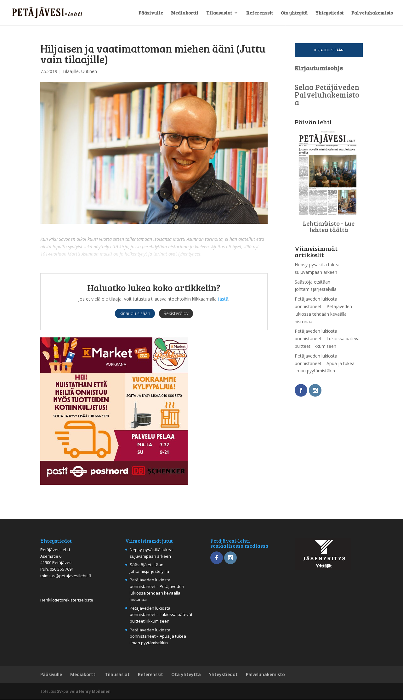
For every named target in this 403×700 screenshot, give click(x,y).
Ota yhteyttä (294, 13)
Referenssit (259, 13)
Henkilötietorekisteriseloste (66, 600)
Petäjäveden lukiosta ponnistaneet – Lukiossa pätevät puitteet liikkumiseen (328, 338)
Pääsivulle (151, 13)
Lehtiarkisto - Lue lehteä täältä (329, 226)
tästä (223, 299)
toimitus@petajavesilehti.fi (65, 576)
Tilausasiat (219, 13)
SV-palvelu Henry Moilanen (84, 691)
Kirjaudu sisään (328, 50)
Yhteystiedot (329, 13)
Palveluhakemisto (372, 13)
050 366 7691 (62, 569)
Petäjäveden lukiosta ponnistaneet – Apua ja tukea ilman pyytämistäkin (325, 363)
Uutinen (89, 71)
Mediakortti (184, 13)
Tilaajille (70, 71)
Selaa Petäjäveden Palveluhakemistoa (327, 94)
